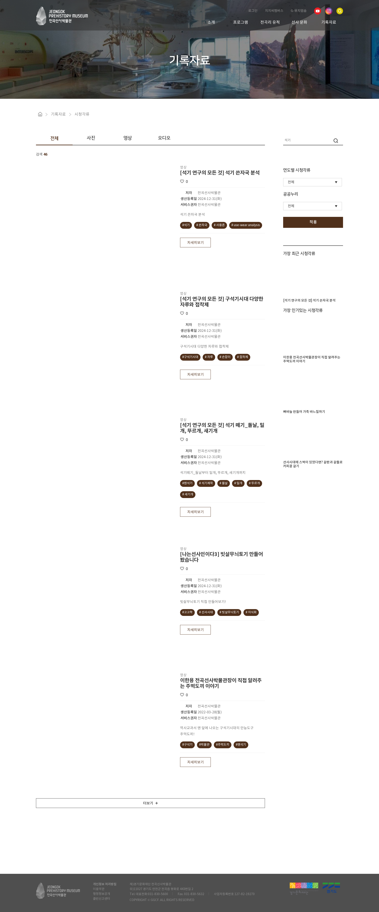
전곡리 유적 (270, 22)
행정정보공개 (101, 894)
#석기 (186, 225)
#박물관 (204, 745)
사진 (91, 137)
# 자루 (209, 357)
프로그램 (240, 22)
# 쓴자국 (201, 225)
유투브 (317, 10)
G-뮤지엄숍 (299, 11)
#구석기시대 (190, 357)
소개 (211, 22)
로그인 (252, 11)
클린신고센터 (101, 899)
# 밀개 (238, 483)
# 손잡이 (225, 357)
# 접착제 (242, 357)
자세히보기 (195, 243)
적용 (313, 222)
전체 (54, 138)
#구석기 (187, 745)
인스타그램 (328, 10)
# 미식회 (251, 612)
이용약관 (98, 889)
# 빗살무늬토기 (229, 612)
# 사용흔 (219, 225)
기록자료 (328, 22)
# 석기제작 (206, 483)
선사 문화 (299, 22)
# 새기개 (187, 494)
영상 (127, 137)
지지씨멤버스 (274, 11)
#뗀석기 (187, 483)
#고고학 (187, 612)
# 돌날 (224, 483)
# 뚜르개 (254, 483)
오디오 (164, 137)
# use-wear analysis (245, 225)
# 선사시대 (206, 612)
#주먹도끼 (222, 745)
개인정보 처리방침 (104, 884)
